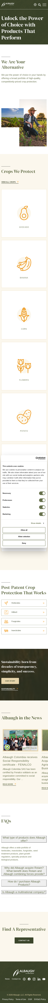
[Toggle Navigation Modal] (44, 4)
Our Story (10, 681)
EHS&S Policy (40, 999)
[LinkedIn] (37, 979)
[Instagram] (32, 979)
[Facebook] (28, 979)
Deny (24, 543)
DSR (30, 999)
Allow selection (24, 536)
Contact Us (24, 940)
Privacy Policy (8, 999)
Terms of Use (21, 999)
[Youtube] (42, 979)
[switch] (42, 500)
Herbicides (15, 603)
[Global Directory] (35, 5)
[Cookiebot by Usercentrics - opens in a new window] (35, 458)
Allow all (24, 530)
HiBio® (14, 612)
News (7, 979)
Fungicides (15, 621)
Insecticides (16, 630)
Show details (36, 523)
